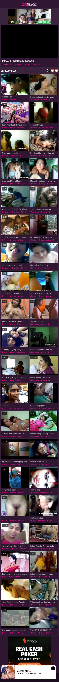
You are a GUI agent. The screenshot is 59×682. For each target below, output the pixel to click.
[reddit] (52, 70)
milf (21, 493)
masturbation (45, 240)
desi (28, 65)
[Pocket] (56, 70)
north (50, 184)
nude (52, 408)
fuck (41, 268)
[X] (48, 70)
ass (12, 577)
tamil (44, 100)
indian (19, 65)
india (24, 549)
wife (19, 577)
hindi (21, 464)
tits (51, 577)
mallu (50, 296)
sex (51, 156)
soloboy (35, 493)
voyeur (38, 65)
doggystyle (16, 605)
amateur (8, 65)
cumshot (45, 493)
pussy (50, 128)
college (43, 156)
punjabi (22, 184)
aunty (14, 100)
